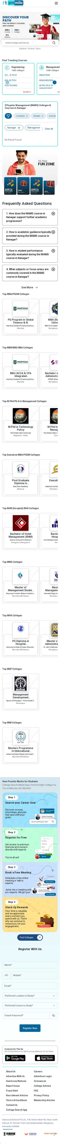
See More (27, 92)
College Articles (42, 1086)
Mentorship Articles (44, 1100)
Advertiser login (43, 1076)
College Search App (16, 1110)
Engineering (18, 67)
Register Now (30, 1028)
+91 (6, 975)
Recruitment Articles (17, 1095)
